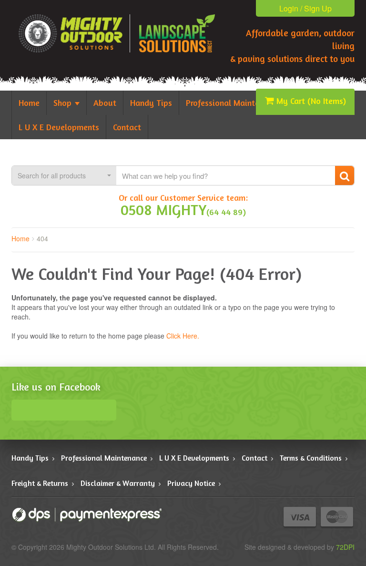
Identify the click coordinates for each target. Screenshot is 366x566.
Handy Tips (30, 458)
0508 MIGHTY (163, 209)
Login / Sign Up (305, 8)
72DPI (345, 547)
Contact (254, 458)
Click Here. (182, 335)
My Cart (311, 100)
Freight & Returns (39, 483)
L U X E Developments (194, 458)
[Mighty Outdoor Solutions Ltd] (177, 33)
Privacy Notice (191, 483)
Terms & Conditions (311, 458)
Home (20, 238)
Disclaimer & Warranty (118, 483)
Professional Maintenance (104, 458)
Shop (63, 102)
